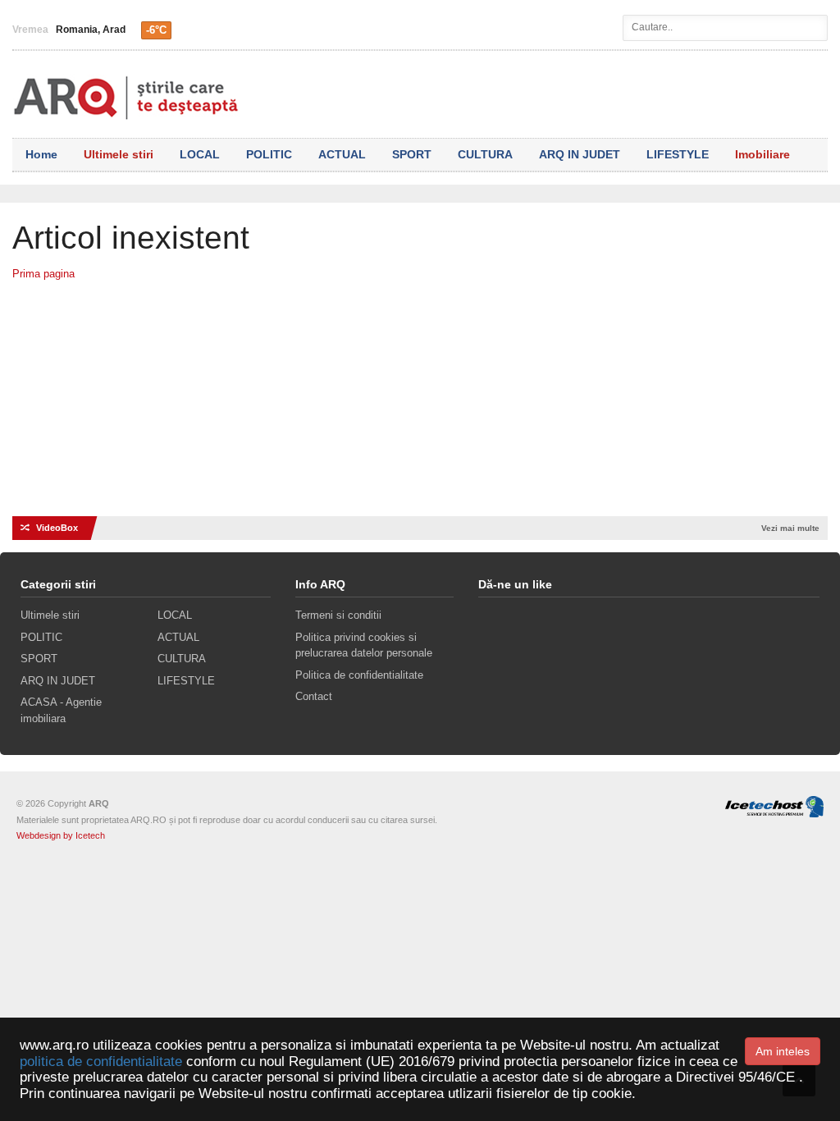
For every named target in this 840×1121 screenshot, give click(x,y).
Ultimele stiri (118, 154)
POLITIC (269, 154)
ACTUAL (342, 154)
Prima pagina (43, 274)
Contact (313, 696)
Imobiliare (762, 154)
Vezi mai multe (790, 528)
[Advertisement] (420, 405)
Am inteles (783, 1051)
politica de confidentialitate (101, 1061)
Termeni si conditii (338, 615)
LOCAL (200, 154)
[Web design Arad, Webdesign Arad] (770, 804)
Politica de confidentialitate (359, 675)
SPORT (411, 154)
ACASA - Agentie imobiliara (61, 710)
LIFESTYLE (677, 154)
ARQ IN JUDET (579, 154)
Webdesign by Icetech (60, 835)
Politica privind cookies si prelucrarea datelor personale (363, 645)
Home (41, 154)
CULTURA (485, 154)
